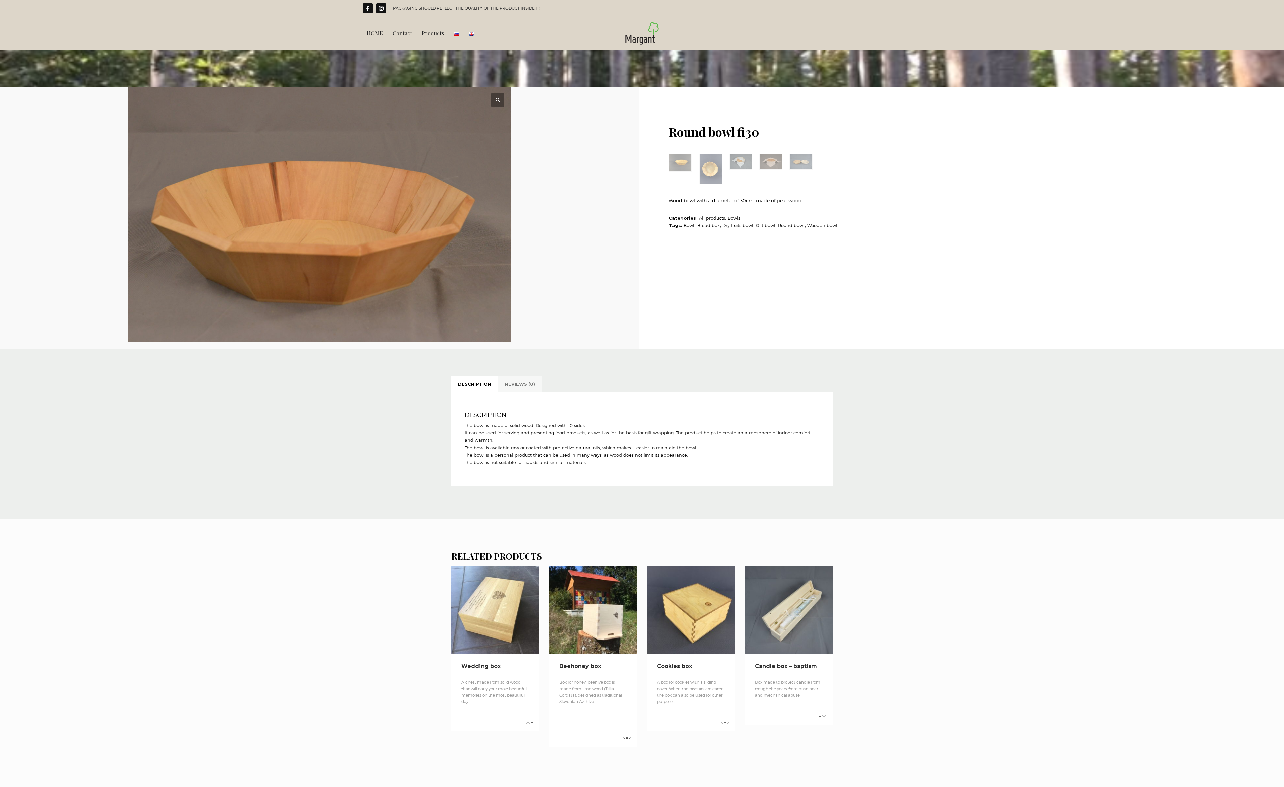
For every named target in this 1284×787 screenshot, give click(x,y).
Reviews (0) (520, 384)
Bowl (689, 225)
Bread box (708, 225)
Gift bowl (765, 225)
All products (712, 218)
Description (474, 384)
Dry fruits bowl (737, 225)
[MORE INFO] (529, 723)
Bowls (734, 218)
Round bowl (791, 225)
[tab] (474, 384)
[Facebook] (368, 8)
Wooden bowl (822, 225)
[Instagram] (381, 8)
